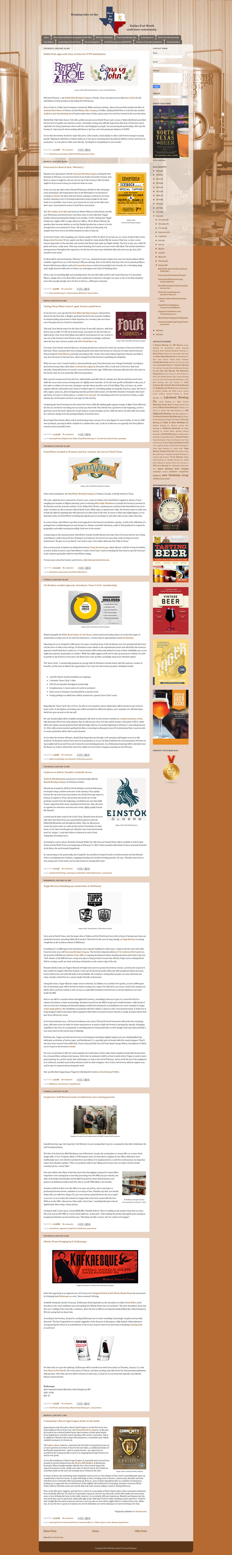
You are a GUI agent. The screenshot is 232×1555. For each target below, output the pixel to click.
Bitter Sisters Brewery (164, 356)
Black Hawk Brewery (160, 359)
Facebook (105, 1071)
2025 (158, 174)
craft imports (71, 872)
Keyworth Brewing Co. (174, 394)
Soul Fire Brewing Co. (170, 434)
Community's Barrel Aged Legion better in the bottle (72, 1421)
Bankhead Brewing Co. (180, 350)
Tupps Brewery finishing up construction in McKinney (73, 886)
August (161, 236)
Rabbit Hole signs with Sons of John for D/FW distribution (75, 54)
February (162, 261)
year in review (164, 478)
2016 (158, 211)
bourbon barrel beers (69, 1522)
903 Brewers (178, 345)
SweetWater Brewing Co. (78, 571)
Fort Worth (53, 1407)
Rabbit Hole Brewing (77, 153)
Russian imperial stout (120, 1522)
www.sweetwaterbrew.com (98, 559)
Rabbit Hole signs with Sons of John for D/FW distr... (172, 269)
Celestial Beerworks (160, 362)
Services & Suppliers (92, 42)
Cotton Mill (78, 955)
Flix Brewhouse (182, 370)
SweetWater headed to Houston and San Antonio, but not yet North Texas (83, 452)
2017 (158, 207)
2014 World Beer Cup (87, 341)
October (161, 228)
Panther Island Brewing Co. (173, 416)
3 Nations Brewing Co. (162, 345)
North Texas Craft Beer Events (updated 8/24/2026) (72, 37)
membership (59, 758)
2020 (158, 195)
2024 (158, 178)
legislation (157, 475)
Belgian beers (67, 438)
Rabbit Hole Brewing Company (78, 97)
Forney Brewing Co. (170, 374)
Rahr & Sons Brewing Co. (176, 422)
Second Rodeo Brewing (173, 431)
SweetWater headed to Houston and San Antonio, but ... (173, 286)
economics (157, 471)
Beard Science (158, 353)
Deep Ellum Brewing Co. (87, 438)
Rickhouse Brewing (177, 425)
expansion (63, 1228)
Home (46, 37)
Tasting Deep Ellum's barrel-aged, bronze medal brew (72, 306)
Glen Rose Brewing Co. (174, 382)
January (161, 265)
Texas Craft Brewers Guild (179, 442)
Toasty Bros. (178, 448)
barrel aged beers (55, 438)
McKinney (83, 293)
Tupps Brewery (128, 939)
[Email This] (79, 150)
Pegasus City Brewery (174, 419)
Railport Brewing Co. (161, 425)
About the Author (173, 42)
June (160, 244)
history (165, 471)
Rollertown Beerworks (171, 428)
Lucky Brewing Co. (167, 401)
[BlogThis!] (81, 150)
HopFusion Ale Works (164, 388)
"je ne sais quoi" (90, 394)
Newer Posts (50, 1531)
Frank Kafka (130, 1302)
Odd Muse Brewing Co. (180, 413)
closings (185, 468)
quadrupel (122, 438)
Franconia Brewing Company (85, 173)
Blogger (134, 1548)
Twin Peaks (179, 451)
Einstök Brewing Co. (94, 872)
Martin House (126, 1293)
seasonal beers (96, 1407)
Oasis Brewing (62, 113)
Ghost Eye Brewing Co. (176, 379)
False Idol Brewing (167, 370)
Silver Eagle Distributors (105, 503)
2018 (158, 203)
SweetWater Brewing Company (81, 493)
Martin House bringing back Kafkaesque (65, 1241)
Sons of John (129, 97)
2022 (158, 187)
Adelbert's (48, 113)
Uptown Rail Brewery (161, 457)
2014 (158, 330)
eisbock (56, 195)
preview (89, 758)
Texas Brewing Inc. (159, 440)
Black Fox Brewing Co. (181, 356)
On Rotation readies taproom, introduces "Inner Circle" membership (80, 585)
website (72, 1046)
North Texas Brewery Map (126, 37)
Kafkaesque (64, 1296)
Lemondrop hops (83, 265)
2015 (158, 216)
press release (63, 153)
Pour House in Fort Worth (55, 1370)
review (108, 1522)
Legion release (53, 1445)
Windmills (176, 465)
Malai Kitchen (183, 401)
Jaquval (180, 391)
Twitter (116, 1071)
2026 (158, 170)
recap (185, 475)
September (162, 232)
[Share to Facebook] (86, 150)
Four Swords (101, 438)
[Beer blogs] (167, 783)
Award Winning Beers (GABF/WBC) (117, 42)
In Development (147, 37)
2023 (158, 183)
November (162, 223)
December (162, 219)
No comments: (68, 149)
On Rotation (128, 637)
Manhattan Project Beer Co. (163, 404)
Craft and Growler (162, 368)
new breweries (70, 758)
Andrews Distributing (53, 778)
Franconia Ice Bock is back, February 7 (64, 167)
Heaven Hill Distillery (84, 1462)
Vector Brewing (176, 456)
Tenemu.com (140, 1511)
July (160, 240)
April (160, 252)
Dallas (75, 438)
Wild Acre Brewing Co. (162, 465)
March (161, 256)
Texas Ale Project (182, 436)
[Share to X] (84, 150)
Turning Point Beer (167, 451)
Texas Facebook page (99, 547)
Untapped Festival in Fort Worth (105, 1293)
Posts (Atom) (58, 1537)
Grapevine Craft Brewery (77, 1228)
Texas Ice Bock (92, 293)
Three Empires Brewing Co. (179, 445)
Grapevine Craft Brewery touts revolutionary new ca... (169, 312)
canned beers (54, 1228)
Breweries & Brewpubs (104, 37)
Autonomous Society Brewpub (177, 348)
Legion (102, 1522)
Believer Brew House (170, 354)
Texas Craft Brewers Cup (175, 440)
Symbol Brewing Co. (168, 437)
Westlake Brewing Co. (175, 460)
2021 (158, 191)
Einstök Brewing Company (55, 781)
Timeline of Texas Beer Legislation (149, 42)
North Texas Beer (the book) (168, 37)
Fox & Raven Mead (162, 379)
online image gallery (52, 1008)
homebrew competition (179, 471)
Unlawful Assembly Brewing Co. (177, 454)
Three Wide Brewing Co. (162, 448)
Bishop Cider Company (88, 110)
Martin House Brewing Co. (80, 1407)
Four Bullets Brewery (164, 376)
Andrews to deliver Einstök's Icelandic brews (68, 772)
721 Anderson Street (127, 951)
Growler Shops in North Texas (69, 42)
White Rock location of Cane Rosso (77, 634)
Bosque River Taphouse (179, 359)
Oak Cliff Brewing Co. (175, 410)
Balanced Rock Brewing (162, 350)
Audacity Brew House (53, 110)
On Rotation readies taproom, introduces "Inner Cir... (169, 293)
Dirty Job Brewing (175, 368)
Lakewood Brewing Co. (171, 399)
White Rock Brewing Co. (180, 463)
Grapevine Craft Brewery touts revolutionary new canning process (79, 1097)
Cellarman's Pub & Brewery (176, 362)
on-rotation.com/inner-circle (129, 718)
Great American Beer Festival (171, 383)
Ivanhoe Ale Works (169, 391)
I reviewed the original (84, 366)
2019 (158, 199)
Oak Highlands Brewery (171, 412)
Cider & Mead (48, 42)
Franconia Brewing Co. (57, 293)
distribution (53, 153)
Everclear (59, 239)
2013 (158, 334)
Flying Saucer (158, 373)
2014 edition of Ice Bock (57, 211)
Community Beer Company (87, 1429)
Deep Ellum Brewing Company (85, 312)
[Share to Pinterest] (89, 150)
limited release (72, 293)
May (160, 248)
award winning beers (168, 468)
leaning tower (136, 1324)
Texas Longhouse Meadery (161, 445)
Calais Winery (64, 353)
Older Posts (141, 1531)
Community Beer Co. (86, 1522)
